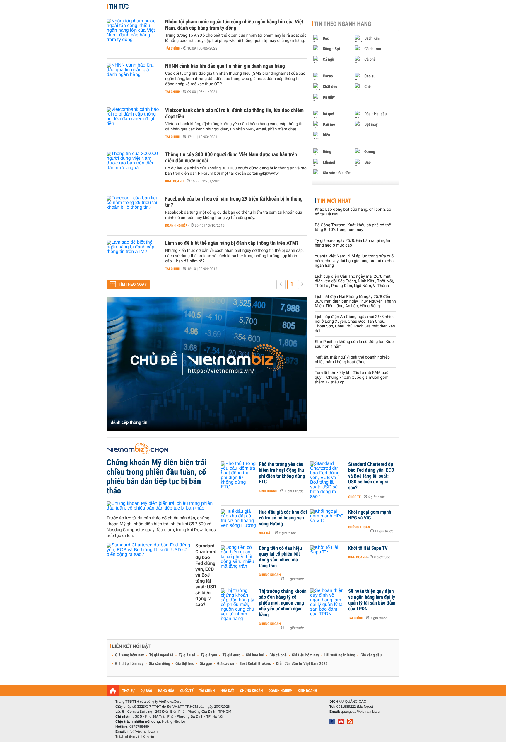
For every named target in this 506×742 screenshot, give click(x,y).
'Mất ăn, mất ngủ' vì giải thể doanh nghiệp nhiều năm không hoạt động (352, 359)
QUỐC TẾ (186, 691)
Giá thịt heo (184, 664)
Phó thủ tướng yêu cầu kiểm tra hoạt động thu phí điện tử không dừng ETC (282, 473)
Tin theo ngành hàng (342, 23)
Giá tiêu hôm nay (305, 655)
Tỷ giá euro (231, 655)
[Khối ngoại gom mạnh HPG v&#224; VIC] (327, 521)
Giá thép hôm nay (129, 664)
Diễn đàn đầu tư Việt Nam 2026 (301, 664)
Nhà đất (265, 533)
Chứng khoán (359, 527)
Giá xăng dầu (371, 655)
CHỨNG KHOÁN (251, 691)
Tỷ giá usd (187, 655)
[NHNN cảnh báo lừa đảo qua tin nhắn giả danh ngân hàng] (133, 80)
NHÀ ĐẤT (227, 691)
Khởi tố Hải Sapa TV (368, 548)
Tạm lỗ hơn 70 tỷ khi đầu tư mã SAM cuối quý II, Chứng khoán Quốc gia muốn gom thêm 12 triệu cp (352, 378)
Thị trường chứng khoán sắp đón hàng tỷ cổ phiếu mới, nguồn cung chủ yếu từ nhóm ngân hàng (283, 603)
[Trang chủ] (113, 691)
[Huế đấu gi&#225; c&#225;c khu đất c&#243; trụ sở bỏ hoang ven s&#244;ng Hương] (238, 521)
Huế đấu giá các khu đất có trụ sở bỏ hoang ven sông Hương (283, 518)
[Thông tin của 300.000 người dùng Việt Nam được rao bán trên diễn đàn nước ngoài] (133, 169)
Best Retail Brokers (255, 664)
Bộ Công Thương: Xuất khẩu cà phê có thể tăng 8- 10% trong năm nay (353, 227)
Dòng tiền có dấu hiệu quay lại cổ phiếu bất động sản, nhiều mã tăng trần (280, 557)
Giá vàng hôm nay (129, 655)
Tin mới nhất (334, 200)
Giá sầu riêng (159, 664)
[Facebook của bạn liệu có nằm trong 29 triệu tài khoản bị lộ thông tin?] (133, 213)
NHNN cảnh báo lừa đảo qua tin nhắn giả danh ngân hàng (225, 66)
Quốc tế (354, 497)
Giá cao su (225, 664)
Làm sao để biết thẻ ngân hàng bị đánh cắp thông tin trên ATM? (231, 243)
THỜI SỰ (128, 691)
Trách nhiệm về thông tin (134, 736)
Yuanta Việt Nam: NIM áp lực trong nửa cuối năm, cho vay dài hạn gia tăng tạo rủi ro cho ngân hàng (355, 261)
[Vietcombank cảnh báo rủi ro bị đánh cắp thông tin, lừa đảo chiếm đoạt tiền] (133, 124)
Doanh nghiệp (176, 225)
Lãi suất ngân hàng (339, 655)
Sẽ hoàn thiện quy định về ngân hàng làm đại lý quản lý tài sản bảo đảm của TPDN (371, 600)
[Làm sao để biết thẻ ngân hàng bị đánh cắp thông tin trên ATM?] (133, 257)
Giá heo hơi (255, 655)
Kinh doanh (174, 181)
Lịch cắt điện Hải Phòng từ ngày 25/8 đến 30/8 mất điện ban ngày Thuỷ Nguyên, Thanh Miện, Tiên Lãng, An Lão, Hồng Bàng (355, 301)
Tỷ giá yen (209, 655)
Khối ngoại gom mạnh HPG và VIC (369, 515)
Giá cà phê (277, 655)
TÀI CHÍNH (207, 691)
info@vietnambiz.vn (142, 731)
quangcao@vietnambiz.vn (361, 711)
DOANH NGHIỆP (280, 691)
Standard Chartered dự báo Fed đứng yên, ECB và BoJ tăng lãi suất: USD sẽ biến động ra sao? (205, 575)
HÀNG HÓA (166, 691)
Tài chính (172, 48)
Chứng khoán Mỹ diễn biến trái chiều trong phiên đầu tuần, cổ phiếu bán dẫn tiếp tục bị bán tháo (156, 476)
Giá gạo (205, 664)
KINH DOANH (307, 691)
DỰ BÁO (146, 691)
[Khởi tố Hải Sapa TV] (327, 557)
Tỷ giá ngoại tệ (161, 655)
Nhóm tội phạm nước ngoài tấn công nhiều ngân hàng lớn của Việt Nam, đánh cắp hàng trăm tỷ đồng (234, 25)
